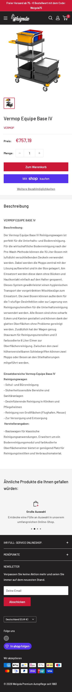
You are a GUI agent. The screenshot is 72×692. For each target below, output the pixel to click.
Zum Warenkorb (36, 167)
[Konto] (58, 18)
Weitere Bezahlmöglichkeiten (36, 189)
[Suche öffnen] (51, 18)
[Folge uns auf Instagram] (6, 638)
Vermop (9, 127)
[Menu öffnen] (5, 18)
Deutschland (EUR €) (17, 619)
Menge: (8, 153)
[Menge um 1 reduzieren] (20, 153)
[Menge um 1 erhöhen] (39, 153)
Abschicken (17, 602)
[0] (65, 18)
